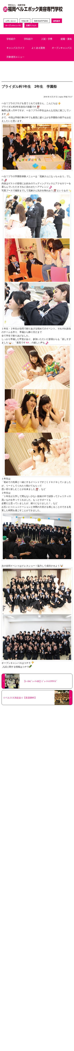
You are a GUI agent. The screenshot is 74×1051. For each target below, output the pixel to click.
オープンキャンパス (13, 25)
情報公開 (25, 21)
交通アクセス (31, 25)
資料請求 (56, 21)
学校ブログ (68, 96)
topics (61, 96)
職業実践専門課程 (41, 21)
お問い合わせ (11, 21)
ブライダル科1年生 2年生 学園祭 (29, 86)
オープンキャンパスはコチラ (16, 662)
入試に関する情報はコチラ (15, 666)
